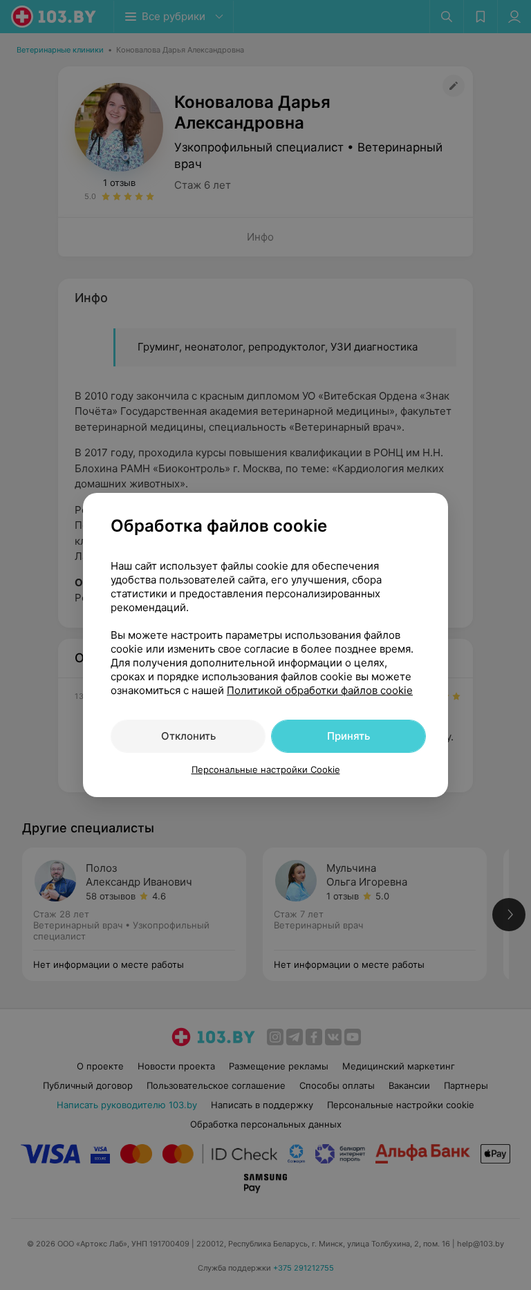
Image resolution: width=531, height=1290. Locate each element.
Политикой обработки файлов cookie (320, 690)
